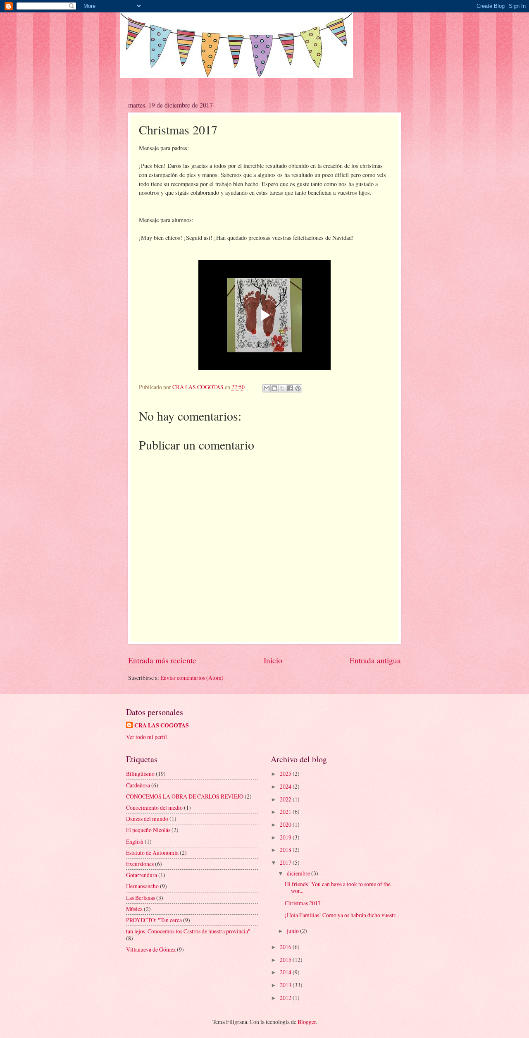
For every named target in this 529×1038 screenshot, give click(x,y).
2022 (286, 799)
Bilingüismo (140, 773)
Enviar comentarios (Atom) (192, 678)
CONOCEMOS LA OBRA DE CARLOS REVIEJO (184, 796)
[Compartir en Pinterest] (298, 388)
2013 (286, 985)
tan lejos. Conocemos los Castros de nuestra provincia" (188, 931)
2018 (286, 850)
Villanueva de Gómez (151, 949)
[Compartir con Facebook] (290, 388)
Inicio (273, 660)
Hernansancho (142, 886)
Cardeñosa (138, 785)
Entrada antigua (375, 660)
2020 (286, 824)
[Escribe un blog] (274, 388)
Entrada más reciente (162, 660)
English (134, 841)
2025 (286, 773)
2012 (286, 998)
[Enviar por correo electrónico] (266, 388)
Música (134, 909)
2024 (286, 786)
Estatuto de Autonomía (152, 852)
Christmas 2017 (303, 903)
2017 (286, 862)
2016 (286, 947)
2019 (286, 837)
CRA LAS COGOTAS (161, 725)
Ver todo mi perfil (146, 737)
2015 (286, 960)
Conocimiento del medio (154, 807)
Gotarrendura (141, 875)
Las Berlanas (140, 898)
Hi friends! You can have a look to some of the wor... (338, 887)
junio (293, 931)
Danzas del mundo (147, 819)
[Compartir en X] (282, 388)
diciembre (299, 873)
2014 (286, 972)
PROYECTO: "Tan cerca (154, 920)
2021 (286, 812)
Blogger (307, 1022)
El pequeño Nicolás (148, 830)
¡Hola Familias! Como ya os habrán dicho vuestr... (342, 915)
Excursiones (140, 864)
